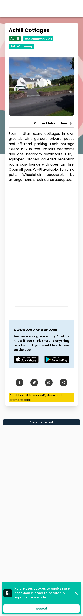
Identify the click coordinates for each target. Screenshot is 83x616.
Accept (41, 608)
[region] (41, 242)
